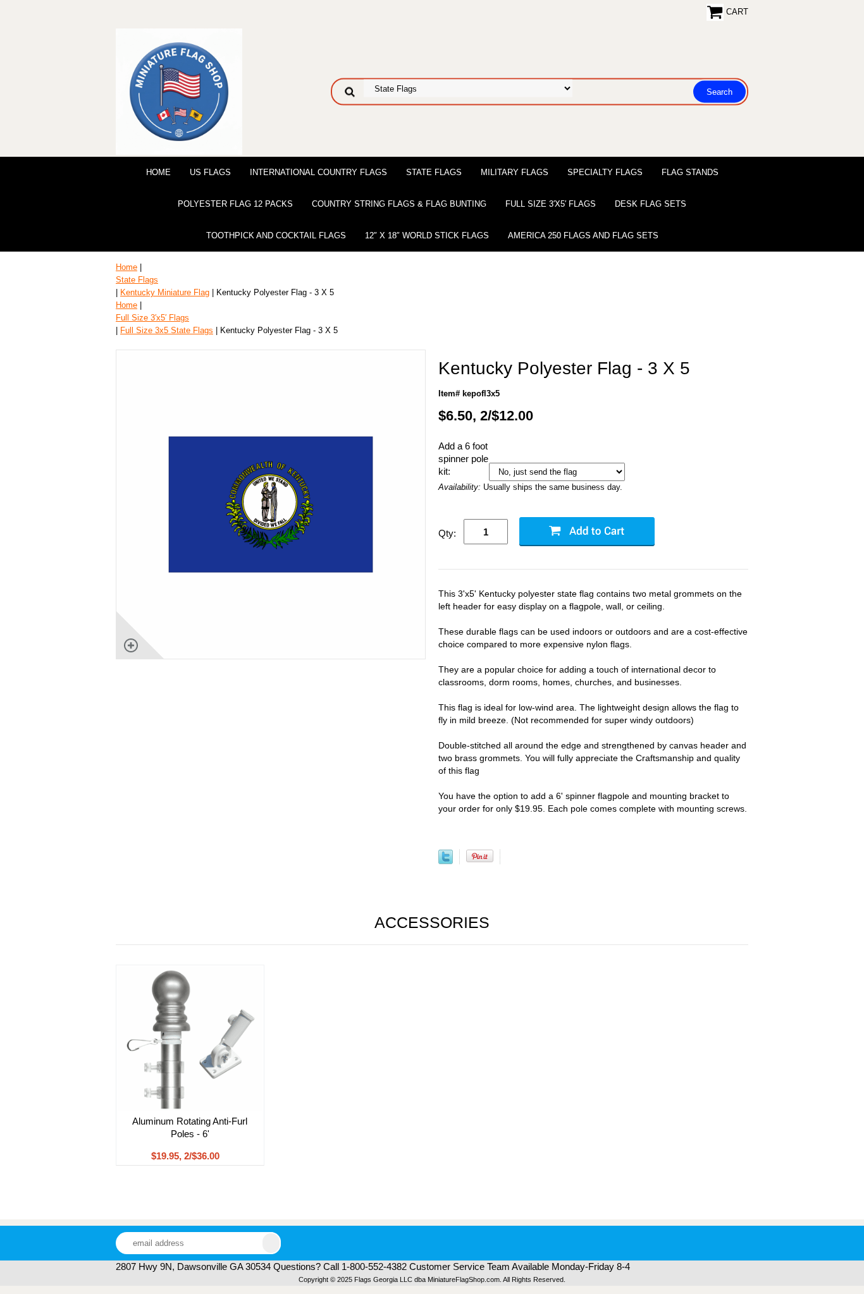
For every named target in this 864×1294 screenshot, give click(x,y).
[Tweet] (445, 861)
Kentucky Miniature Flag (164, 292)
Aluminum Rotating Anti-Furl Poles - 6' (189, 1127)
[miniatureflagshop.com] (179, 90)
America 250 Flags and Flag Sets (583, 235)
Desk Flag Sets (650, 204)
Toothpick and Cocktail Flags (276, 235)
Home (158, 172)
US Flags (210, 172)
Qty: (447, 533)
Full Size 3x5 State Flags (166, 330)
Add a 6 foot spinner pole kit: (463, 459)
